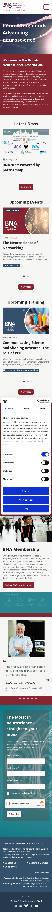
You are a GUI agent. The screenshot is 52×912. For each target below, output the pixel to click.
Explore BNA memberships (18, 585)
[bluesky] (26, 906)
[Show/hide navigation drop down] (46, 7)
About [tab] (43, 408)
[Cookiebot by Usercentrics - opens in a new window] (37, 401)
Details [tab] (26, 408)
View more (26, 286)
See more (26, 186)
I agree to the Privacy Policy (24, 793)
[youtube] (37, 906)
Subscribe (14, 814)
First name (13, 755)
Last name (13, 768)
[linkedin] (21, 906)
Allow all (26, 491)
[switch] (45, 462)
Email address (14, 780)
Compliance (11, 866)
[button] (24, 276)
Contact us (10, 862)
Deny (26, 508)
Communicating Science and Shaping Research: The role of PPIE (26, 347)
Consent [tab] (9, 408)
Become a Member (38, 862)
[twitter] (31, 906)
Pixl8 (39, 901)
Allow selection (26, 500)
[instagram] (15, 906)
